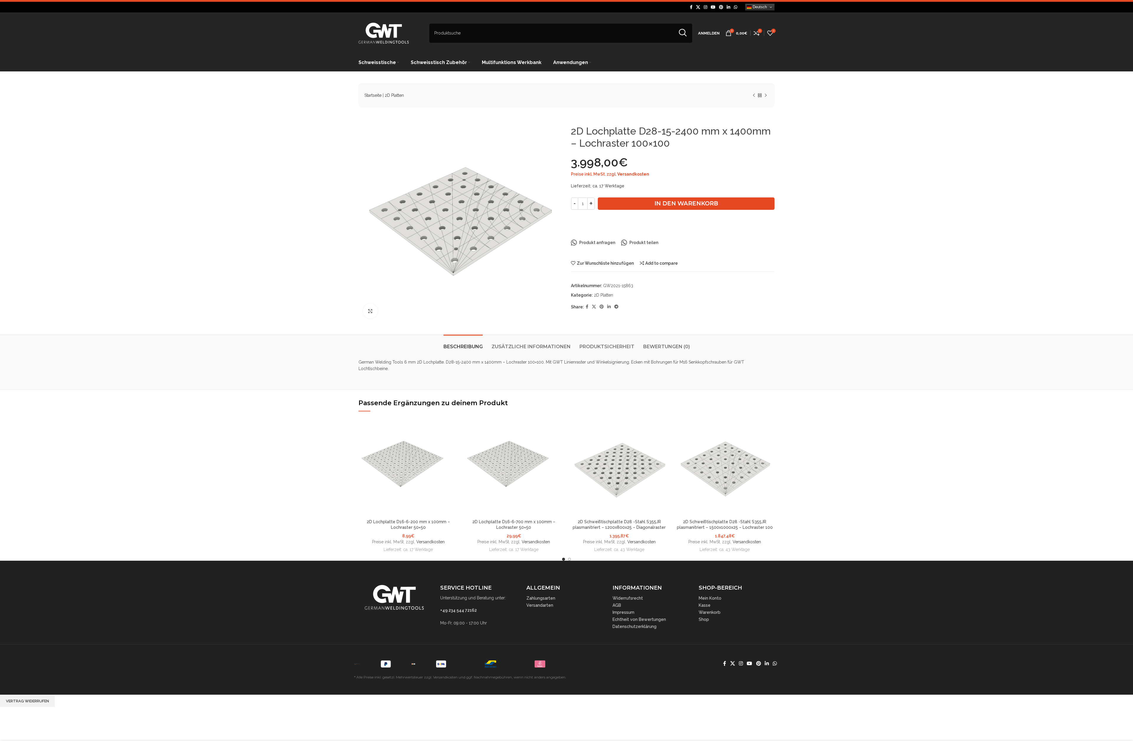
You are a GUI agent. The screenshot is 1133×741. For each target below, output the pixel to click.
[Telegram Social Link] (616, 307)
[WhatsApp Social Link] (735, 7)
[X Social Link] (698, 7)
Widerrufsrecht (628, 598)
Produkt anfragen (597, 242)
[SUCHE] (682, 33)
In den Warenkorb (686, 203)
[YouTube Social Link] (713, 7)
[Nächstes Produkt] (766, 96)
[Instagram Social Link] (705, 7)
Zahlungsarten (540, 598)
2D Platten (394, 95)
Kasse (704, 605)
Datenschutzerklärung (634, 626)
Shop (704, 619)
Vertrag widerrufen (27, 701)
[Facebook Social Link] (691, 7)
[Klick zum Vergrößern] (370, 311)
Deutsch (759, 7)
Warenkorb (710, 612)
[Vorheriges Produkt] (754, 96)
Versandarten (539, 605)
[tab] (463, 344)
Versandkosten (633, 174)
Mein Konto (710, 598)
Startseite (373, 95)
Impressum (623, 612)
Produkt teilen (643, 242)
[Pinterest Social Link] (721, 7)
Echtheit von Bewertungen (639, 619)
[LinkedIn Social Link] (728, 7)
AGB (617, 605)
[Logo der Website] (383, 32)
